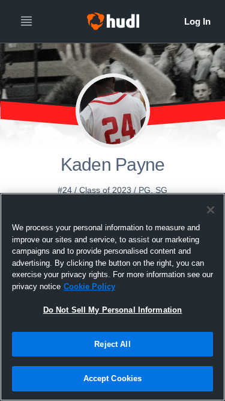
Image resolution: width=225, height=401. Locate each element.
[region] (112, 297)
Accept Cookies (112, 378)
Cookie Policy (89, 286)
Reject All (112, 344)
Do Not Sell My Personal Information (112, 309)
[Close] (210, 210)
